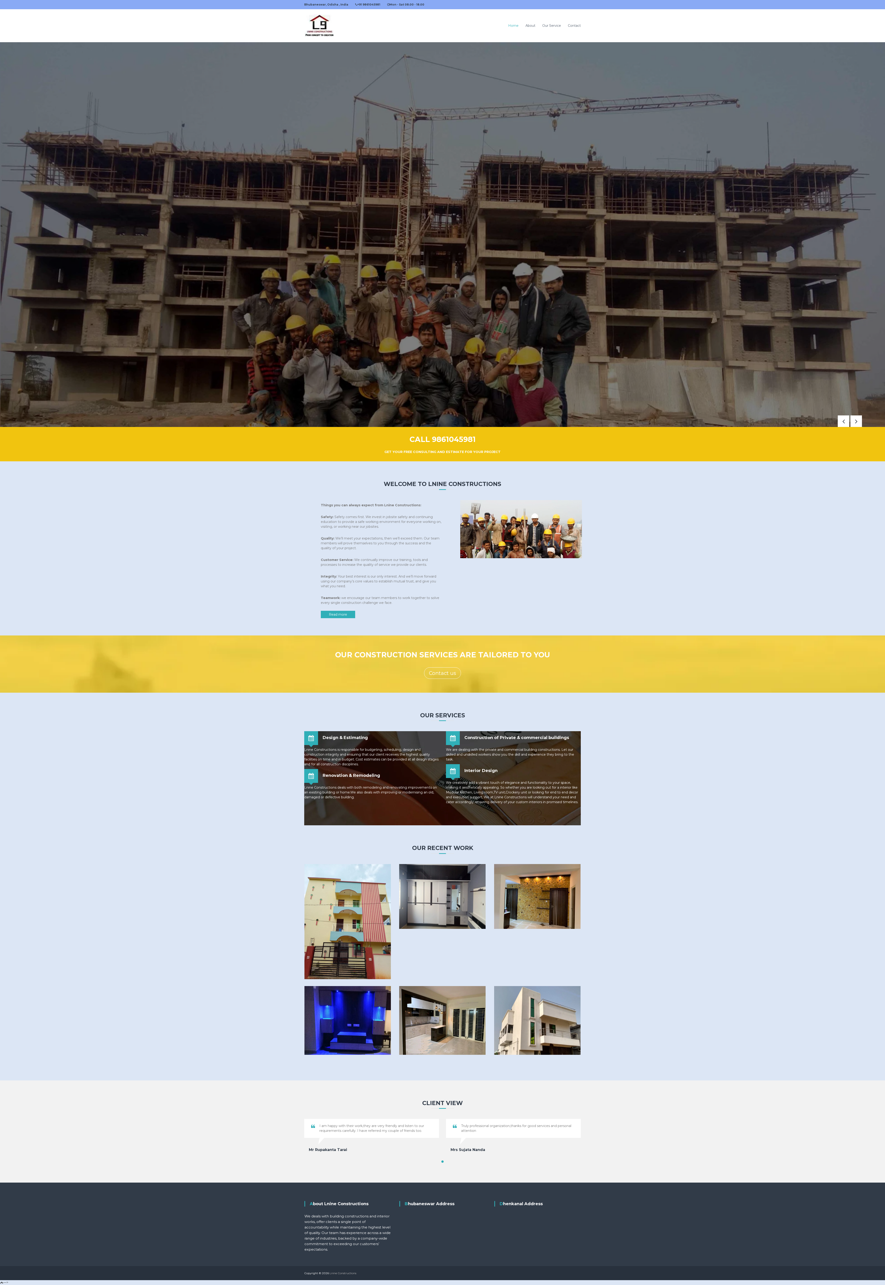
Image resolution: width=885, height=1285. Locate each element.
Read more (338, 614)
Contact (574, 26)
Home (513, 26)
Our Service (551, 26)
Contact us (442, 673)
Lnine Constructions (343, 1273)
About (530, 26)
